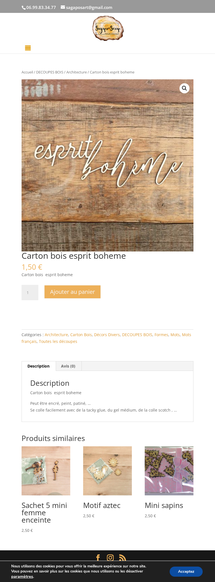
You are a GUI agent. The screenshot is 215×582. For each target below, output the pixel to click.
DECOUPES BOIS (49, 72)
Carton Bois (81, 334)
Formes (161, 334)
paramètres (22, 576)
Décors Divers (107, 334)
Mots (175, 334)
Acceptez (186, 571)
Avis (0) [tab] (68, 366)
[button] (184, 88)
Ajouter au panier (72, 291)
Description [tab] (38, 366)
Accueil (27, 72)
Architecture (76, 72)
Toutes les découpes (58, 341)
